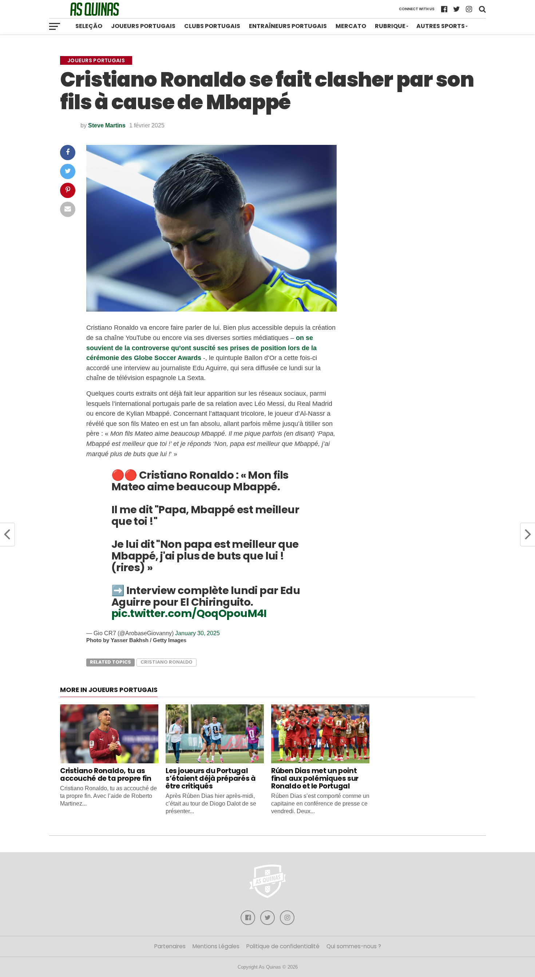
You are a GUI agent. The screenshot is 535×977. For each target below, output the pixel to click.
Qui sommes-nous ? (353, 946)
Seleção (88, 26)
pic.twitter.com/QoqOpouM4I (189, 613)
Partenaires (170, 946)
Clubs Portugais (212, 26)
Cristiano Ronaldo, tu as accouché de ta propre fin (105, 774)
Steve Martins (107, 125)
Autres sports (440, 26)
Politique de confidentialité (283, 946)
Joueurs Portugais (143, 26)
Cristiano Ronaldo (166, 662)
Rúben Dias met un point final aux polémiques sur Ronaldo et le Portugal (314, 778)
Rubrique (390, 26)
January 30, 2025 (197, 633)
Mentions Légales (216, 946)
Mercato (351, 26)
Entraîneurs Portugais (288, 26)
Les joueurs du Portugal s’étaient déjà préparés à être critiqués (210, 778)
